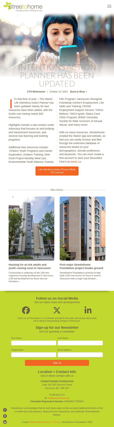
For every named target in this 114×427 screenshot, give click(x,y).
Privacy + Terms (51, 422)
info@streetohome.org (58, 398)
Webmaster (35, 422)
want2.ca (75, 161)
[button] (109, 6)
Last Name (63, 338)
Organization (17, 350)
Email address (65, 350)
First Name (16, 338)
